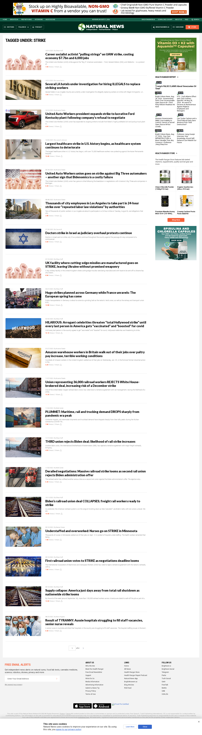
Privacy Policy (90, 691)
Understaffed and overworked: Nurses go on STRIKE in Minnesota (91, 531)
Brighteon (14, 19)
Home (5, 19)
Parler (164, 675)
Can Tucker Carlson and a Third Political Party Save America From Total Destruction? (187, 121)
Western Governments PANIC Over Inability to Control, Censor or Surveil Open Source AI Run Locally (165, 122)
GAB (163, 691)
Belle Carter (59, 408)
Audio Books (50, 19)
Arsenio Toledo (60, 110)
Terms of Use (90, 694)
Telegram (165, 672)
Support (88, 675)
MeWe (164, 688)
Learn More (130, 727)
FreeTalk (165, 685)
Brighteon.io (166, 666)
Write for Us (89, 678)
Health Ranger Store (165, 153)
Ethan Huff (59, 50)
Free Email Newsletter (93, 672)
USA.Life (165, 694)
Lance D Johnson (61, 140)
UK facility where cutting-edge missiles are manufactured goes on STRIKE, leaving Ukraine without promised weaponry (91, 264)
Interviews (39, 19)
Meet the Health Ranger (94, 669)
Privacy (62, 714)
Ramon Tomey (60, 527)
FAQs (186, 19)
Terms (68, 714)
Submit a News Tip (92, 688)
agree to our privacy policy (68, 729)
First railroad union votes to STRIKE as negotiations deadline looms (92, 560)
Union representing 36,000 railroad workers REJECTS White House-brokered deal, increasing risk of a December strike (92, 384)
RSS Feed (127, 688)
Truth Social (166, 678)
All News (127, 669)
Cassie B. (59, 229)
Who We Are (90, 666)
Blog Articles (129, 685)
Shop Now (176, 220)
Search (196, 19)
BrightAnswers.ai (148, 19)
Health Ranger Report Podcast (135, 675)
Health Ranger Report (165, 77)
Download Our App (165, 19)
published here (83, 717)
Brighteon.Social (168, 669)
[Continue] (57, 679)
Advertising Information (94, 685)
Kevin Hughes (60, 616)
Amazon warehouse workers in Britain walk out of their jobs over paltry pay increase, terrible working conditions (95, 354)
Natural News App (131, 678)
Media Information (92, 682)
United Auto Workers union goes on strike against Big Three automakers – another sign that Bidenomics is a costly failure (96, 175)
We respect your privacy (13, 684)
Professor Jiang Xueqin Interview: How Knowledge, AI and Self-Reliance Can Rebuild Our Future (186, 138)
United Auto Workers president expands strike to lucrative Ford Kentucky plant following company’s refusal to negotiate (90, 115)
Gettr (163, 682)
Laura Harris (60, 80)
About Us (178, 19)
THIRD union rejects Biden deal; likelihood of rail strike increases (90, 441)
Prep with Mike (26, 19)
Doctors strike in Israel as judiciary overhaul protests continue (88, 233)
